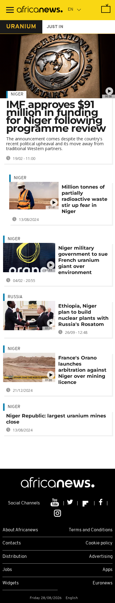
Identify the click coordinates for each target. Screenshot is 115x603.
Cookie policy (99, 543)
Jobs (7, 570)
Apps (107, 570)
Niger (17, 94)
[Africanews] (40, 10)
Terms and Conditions (91, 530)
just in (55, 27)
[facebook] (100, 503)
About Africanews (20, 530)
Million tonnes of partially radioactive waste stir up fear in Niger (84, 199)
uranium (21, 27)
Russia (15, 297)
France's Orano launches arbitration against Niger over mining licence (82, 370)
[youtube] (55, 503)
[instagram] (57, 513)
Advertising (101, 556)
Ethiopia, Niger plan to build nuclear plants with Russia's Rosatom (83, 315)
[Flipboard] (86, 503)
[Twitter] (71, 503)
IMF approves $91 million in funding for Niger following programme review (56, 116)
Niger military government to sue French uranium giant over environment (83, 260)
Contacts (11, 543)
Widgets (10, 583)
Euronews (103, 583)
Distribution (14, 556)
